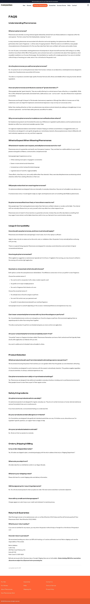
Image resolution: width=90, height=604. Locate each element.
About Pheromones (6, 589)
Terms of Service (51, 585)
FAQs (69, 5)
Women (29, 5)
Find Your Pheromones (40, 5)
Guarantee (52, 5)
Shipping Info (27, 589)
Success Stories (61, 5)
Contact (74, 5)
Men (24, 5)
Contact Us (49, 582)
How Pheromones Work (8, 593)
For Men (3, 582)
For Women (4, 585)
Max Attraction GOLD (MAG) (28, 519)
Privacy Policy (50, 589)
